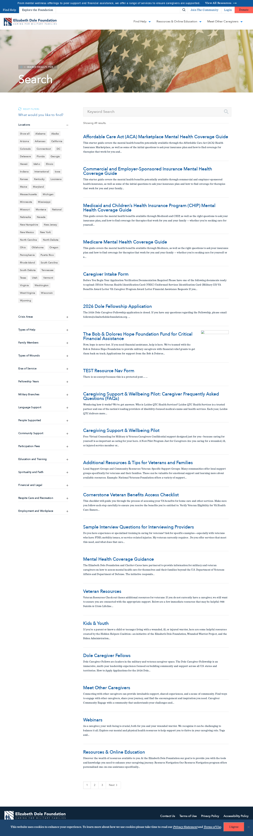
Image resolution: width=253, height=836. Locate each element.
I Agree (234, 826)
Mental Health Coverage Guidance (118, 559)
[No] (248, 827)
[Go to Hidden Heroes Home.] (30, 22)
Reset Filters (31, 109)
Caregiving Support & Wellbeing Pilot (121, 430)
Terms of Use (212, 826)
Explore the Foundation (37, 10)
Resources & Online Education (114, 752)
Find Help (9, 10)
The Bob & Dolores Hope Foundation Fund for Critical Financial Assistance (137, 336)
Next (112, 785)
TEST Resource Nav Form (108, 371)
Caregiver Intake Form (106, 274)
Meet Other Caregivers (106, 688)
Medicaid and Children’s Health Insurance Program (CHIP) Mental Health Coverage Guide (149, 207)
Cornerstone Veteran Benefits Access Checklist (131, 495)
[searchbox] (157, 112)
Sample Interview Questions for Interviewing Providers (138, 527)
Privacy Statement (185, 826)
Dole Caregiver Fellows (107, 655)
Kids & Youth (96, 623)
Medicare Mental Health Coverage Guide (125, 242)
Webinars (92, 720)
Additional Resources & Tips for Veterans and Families (138, 463)
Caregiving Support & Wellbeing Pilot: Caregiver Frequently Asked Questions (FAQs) (151, 396)
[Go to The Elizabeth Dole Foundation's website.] (35, 816)
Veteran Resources (102, 591)
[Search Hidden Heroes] (184, 10)
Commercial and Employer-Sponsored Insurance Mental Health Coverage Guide (147, 171)
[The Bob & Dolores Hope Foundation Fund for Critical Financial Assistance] (215, 344)
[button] (226, 111)
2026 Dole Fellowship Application (117, 306)
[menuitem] (171, 10)
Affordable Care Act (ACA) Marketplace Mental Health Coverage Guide (155, 137)
